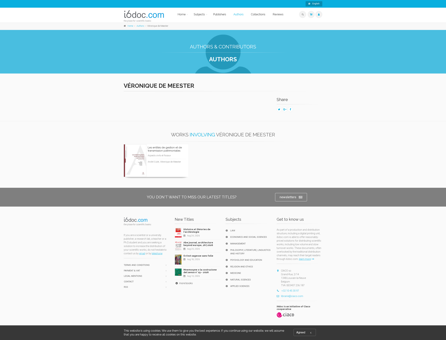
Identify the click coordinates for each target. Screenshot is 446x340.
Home (182, 14)
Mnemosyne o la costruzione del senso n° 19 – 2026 (200, 271)
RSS (126, 287)
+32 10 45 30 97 (290, 290)
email (142, 253)
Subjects (199, 14)
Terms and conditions (137, 265)
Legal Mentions (133, 276)
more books (186, 283)
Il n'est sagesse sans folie (198, 255)
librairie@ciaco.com (292, 296)
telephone (157, 253)
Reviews (278, 14)
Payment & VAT (132, 270)
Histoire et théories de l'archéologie (196, 230)
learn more (305, 259)
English (316, 3)
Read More (173, 170)
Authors (238, 14)
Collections (258, 14)
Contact (129, 281)
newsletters (288, 197)
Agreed (300, 332)
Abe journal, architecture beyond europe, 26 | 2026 (198, 244)
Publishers (219, 14)
